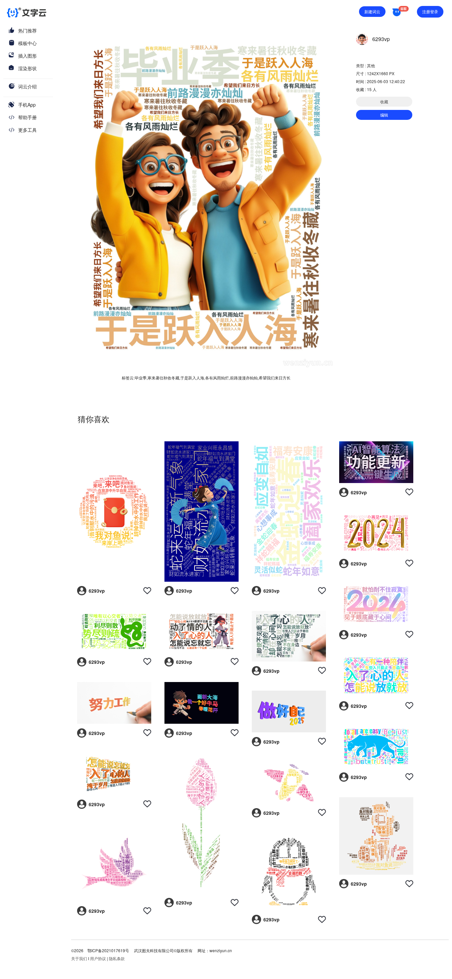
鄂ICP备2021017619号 (108, 950)
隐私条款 (117, 958)
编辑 (384, 115)
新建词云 (372, 11)
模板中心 (27, 43)
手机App (27, 104)
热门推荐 (27, 30)
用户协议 (98, 958)
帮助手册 (27, 117)
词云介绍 (27, 86)
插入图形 (27, 55)
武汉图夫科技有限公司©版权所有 (163, 950)
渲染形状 (27, 68)
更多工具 (27, 129)
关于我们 (79, 958)
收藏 (384, 101)
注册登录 (430, 11)
